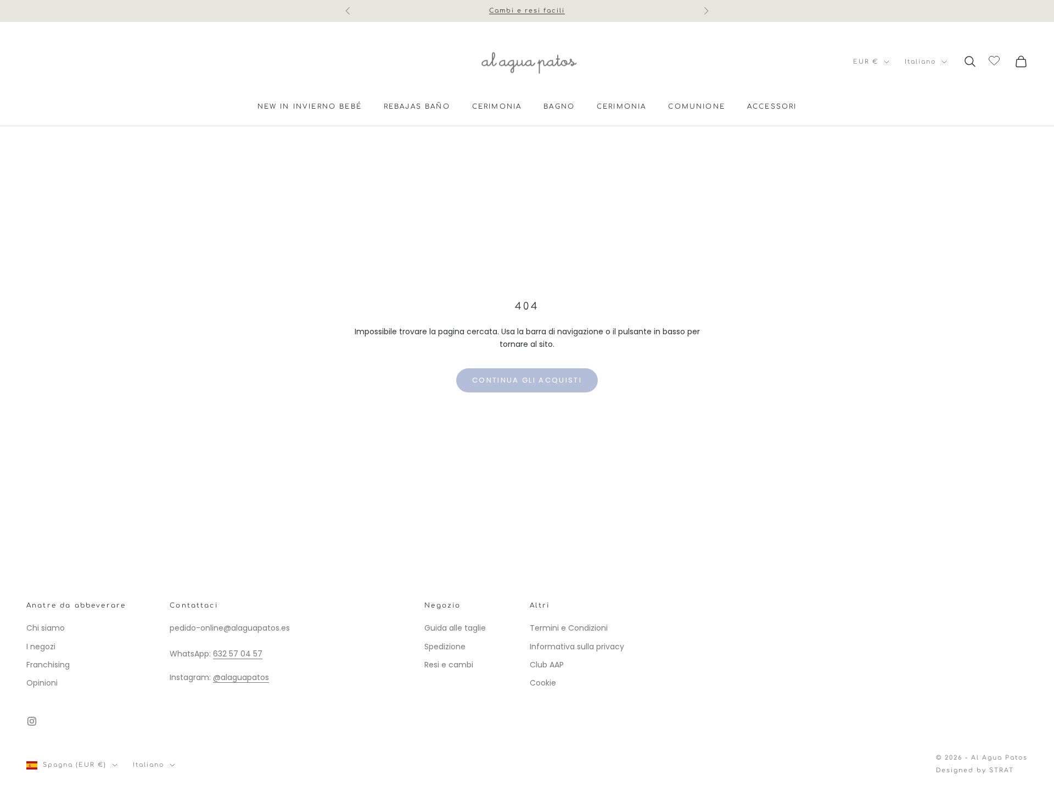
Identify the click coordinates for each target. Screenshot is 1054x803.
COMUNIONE (696, 106)
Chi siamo (45, 627)
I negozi (40, 646)
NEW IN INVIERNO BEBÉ (309, 106)
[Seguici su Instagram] (31, 721)
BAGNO (559, 106)
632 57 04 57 (237, 653)
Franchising (48, 664)
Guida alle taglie (455, 627)
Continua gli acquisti (527, 380)
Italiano (920, 61)
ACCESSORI (772, 106)
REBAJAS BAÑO (417, 106)
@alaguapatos (241, 677)
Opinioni (42, 682)
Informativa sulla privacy (577, 646)
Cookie (543, 682)
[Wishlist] (995, 59)
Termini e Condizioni (569, 627)
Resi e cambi (448, 664)
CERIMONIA (497, 106)
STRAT (1001, 770)
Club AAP (547, 664)
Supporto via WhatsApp (527, 16)
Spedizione (445, 646)
